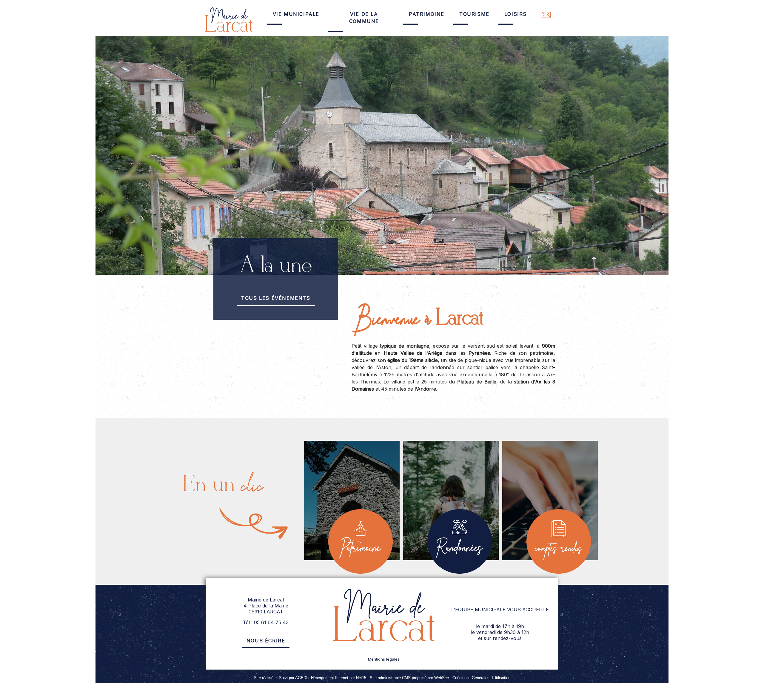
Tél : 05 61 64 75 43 (266, 622)
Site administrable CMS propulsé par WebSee (409, 678)
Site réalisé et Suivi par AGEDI (280, 678)
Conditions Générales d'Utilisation (481, 678)
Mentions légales (384, 659)
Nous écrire (266, 641)
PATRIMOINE (426, 14)
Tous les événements (275, 298)
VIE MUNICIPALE (296, 14)
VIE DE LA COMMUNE (364, 17)
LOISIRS (515, 14)
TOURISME (474, 14)
